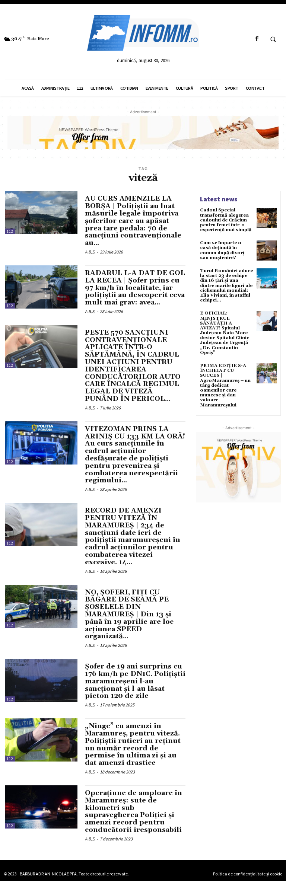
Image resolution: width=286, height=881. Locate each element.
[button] (273, 39)
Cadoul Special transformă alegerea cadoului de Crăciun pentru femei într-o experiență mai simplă (225, 220)
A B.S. (90, 252)
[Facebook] (257, 39)
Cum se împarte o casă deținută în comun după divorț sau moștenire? (222, 250)
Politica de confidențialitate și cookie (247, 874)
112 (10, 231)
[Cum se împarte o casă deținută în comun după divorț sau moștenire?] (267, 250)
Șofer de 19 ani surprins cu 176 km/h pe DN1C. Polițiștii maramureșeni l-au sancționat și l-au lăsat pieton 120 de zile (135, 681)
